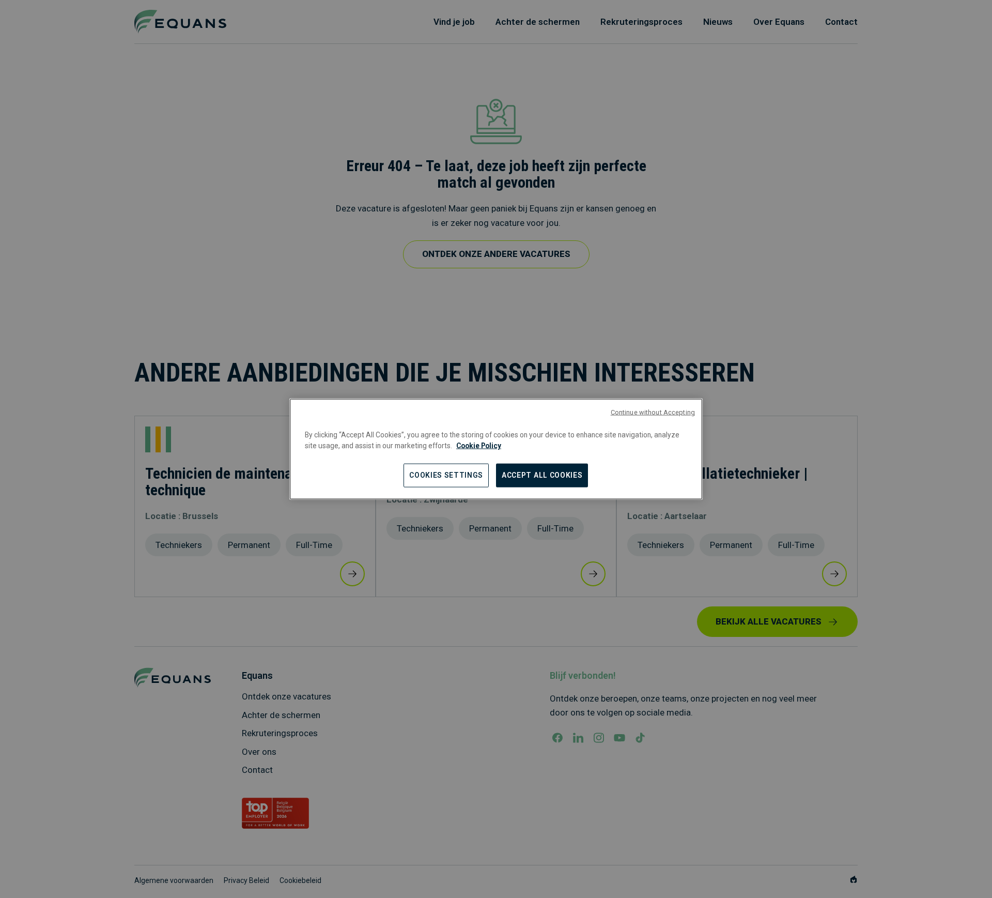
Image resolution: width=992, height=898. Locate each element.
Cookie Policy (478, 445)
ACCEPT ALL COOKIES (542, 475)
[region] (496, 449)
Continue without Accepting (653, 412)
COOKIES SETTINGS (446, 475)
